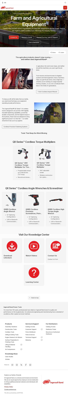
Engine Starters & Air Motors (13, 337)
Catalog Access (30, 327)
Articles (7, 359)
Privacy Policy (8, 387)
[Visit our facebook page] (25, 364)
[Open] (65, 8)
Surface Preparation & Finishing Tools (11, 341)
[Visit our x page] (21, 364)
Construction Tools (11, 329)
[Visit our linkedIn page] (30, 364)
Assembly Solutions (11, 327)
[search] (65, 3)
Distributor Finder (51, 329)
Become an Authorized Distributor (53, 333)
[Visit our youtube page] (12, 364)
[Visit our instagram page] (16, 364)
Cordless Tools (9, 332)
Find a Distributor (30, 332)
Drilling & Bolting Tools (11, 335)
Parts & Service (30, 335)
